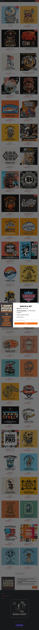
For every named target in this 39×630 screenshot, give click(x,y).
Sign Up (26, 323)
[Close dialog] (38, 303)
